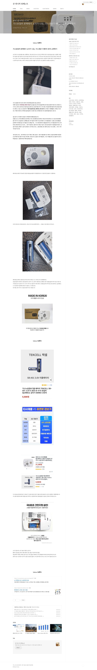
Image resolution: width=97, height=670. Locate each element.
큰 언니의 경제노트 (20, 4)
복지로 (79, 105)
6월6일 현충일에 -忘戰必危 (74, 86)
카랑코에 (79, 110)
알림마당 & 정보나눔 (19, 607)
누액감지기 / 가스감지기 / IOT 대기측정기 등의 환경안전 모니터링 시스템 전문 (31, 591)
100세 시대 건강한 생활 (75, 48)
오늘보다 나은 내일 (74, 43)
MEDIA (28, 8)
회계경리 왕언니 (73, 57)
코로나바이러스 (80, 108)
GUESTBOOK (46, 8)
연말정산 (70, 105)
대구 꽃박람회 (71, 110)
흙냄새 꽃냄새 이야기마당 (75, 46)
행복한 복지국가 (73, 61)
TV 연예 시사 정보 (74, 62)
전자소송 (73, 102)
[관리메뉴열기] (95, 2)
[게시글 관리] (18, 600)
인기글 (74, 94)
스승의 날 (70, 103)
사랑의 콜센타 (71, 107)
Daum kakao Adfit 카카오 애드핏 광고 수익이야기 (24, 612)
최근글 (70, 94)
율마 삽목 (76, 112)
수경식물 (76, 107)
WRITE (62, 8)
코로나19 (74, 103)
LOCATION (36, 8)
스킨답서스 (81, 107)
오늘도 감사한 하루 (74, 41)
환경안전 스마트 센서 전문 (21, 590)
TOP (83, 665)
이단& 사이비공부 (73, 64)
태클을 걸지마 (71, 112)
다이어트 (81, 114)
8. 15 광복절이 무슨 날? (73, 81)
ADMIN (54, 8)
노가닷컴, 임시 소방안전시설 (21, 580)
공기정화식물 (81, 100)
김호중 (80, 112)
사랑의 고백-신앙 (73, 45)
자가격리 (76, 100)
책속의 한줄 (72, 53)
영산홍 (70, 102)
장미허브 (78, 103)
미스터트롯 (71, 114)
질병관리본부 (75, 105)
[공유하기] (17, 600)
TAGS (21, 8)
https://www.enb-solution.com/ (21, 587)
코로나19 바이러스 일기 (75, 52)
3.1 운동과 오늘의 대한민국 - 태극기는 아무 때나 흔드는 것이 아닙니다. (28, 611)
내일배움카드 (71, 115)
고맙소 (78, 114)
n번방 (75, 114)
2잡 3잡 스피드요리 (74, 50)
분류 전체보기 (73, 39)
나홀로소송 (78, 102)
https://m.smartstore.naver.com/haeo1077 (24, 578)
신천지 (75, 108)
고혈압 (82, 102)
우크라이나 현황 (72, 76)
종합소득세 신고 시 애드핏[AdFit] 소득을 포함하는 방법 (25, 609)
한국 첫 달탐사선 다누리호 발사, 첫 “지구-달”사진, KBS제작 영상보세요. (28, 616)
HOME (14, 8)
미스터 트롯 (71, 108)
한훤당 (76, 110)
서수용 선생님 (71, 100)
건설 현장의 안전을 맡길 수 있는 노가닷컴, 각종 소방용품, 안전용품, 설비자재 (31, 582)
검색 (80, 4)
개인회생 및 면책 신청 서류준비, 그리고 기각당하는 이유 (25, 614)
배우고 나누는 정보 (27, 607)
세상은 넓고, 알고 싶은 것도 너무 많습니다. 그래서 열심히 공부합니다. (28, 645)
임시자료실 (72, 66)
